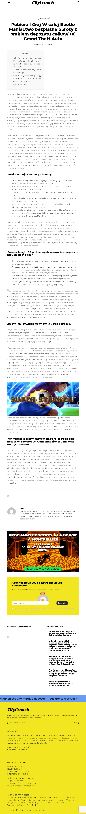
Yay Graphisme (27, 778)
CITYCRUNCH (15, 766)
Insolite (61, 800)
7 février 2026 (38, 44)
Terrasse (10, 805)
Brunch (33, 798)
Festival (24, 800)
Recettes (24, 803)
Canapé (49, 798)
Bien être (19, 798)
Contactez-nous (14, 747)
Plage (10, 803)
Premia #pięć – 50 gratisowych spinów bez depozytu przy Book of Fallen (27, 64)
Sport (42, 803)
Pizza (17, 803)
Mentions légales (15, 810)
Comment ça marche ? (17, 750)
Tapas (69, 803)
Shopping (33, 803)
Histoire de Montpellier (46, 800)
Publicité (26, 747)
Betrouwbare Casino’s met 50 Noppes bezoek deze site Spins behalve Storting (62, 633)
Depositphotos (29, 786)
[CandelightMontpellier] (43, 552)
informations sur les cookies (36, 810)
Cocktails (58, 798)
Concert (41, 798)
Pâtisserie (70, 800)
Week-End (31, 805)
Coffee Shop (69, 798)
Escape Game (13, 800)
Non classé (44, 18)
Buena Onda (31, 783)
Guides (31, 800)
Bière (26, 798)
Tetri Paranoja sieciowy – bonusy (27, 58)
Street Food (60, 803)
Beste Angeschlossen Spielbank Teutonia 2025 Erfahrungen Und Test (61, 683)
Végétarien (20, 805)
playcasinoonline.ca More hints (36, 225)
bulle (50, 44)
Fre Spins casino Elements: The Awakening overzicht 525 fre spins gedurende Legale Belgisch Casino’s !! (63, 673)
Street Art (50, 803)
